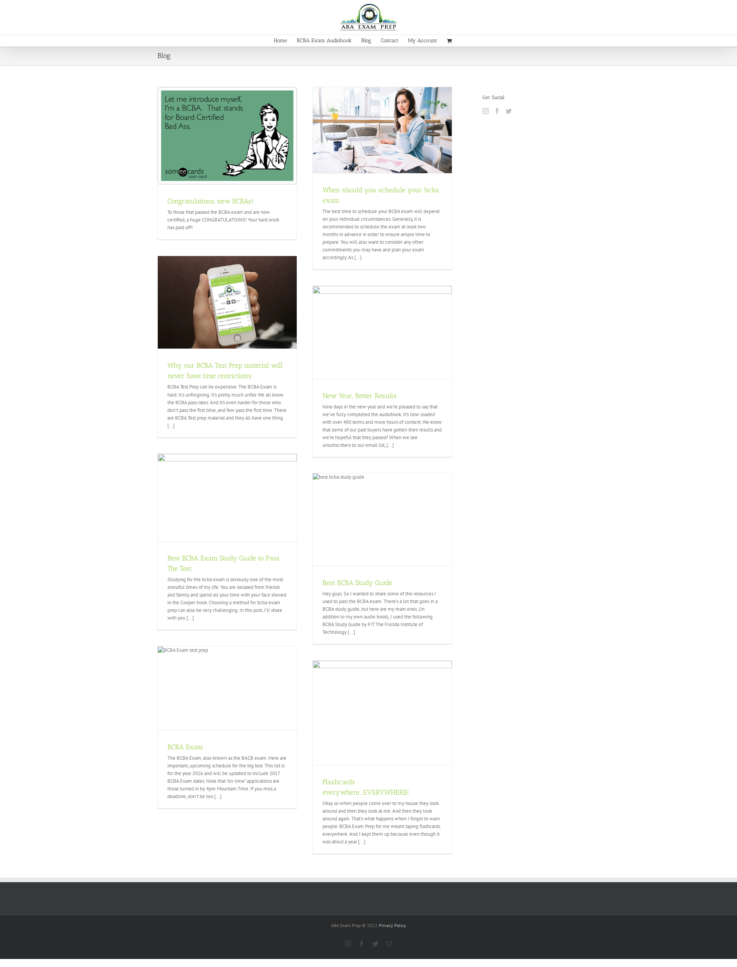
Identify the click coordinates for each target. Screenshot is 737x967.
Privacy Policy (392, 925)
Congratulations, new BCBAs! (210, 201)
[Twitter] (509, 111)
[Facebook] (497, 111)
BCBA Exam (185, 747)
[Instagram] (486, 111)
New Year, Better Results (359, 396)
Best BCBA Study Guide (357, 583)
